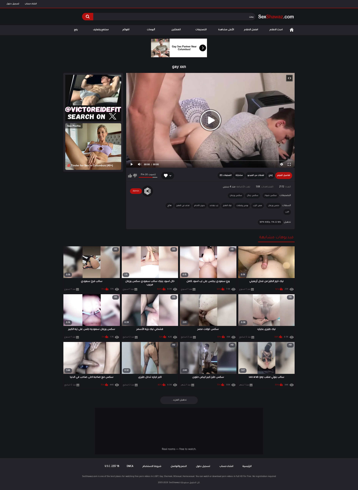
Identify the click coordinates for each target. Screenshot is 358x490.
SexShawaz (174, 483)
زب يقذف (214, 206)
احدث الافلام (276, 30)
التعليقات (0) (226, 175)
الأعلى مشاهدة (226, 30)
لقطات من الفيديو (255, 175)
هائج (169, 206)
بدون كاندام (199, 206)
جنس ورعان (273, 206)
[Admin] (147, 191)
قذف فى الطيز (183, 206)
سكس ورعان (236, 195)
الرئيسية (292, 30)
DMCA (130, 466)
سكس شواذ (270, 195)
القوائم (126, 30)
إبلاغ (271, 175)
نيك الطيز (227, 206)
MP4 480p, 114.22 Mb (270, 222)
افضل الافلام (251, 30)
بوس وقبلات (242, 206)
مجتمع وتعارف (101, 30)
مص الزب (257, 206)
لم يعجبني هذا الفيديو (135, 176)
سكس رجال (252, 195)
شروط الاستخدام (152, 466)
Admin (136, 191)
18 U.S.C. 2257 (112, 466)
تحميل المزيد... (179, 400)
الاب (287, 212)
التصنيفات (201, 30)
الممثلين (176, 30)
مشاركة (239, 175)
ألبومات (151, 30)
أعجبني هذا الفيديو (130, 176)
